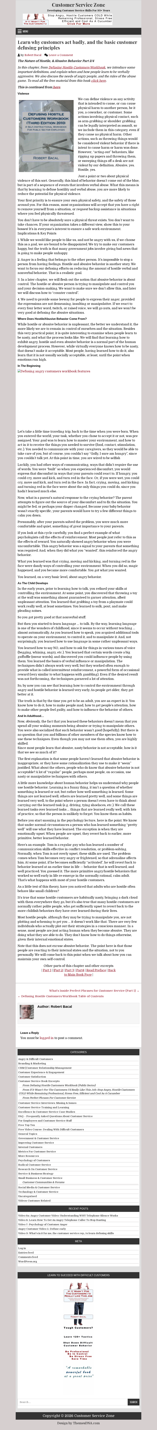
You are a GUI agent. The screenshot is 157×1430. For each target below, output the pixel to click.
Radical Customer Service (34, 1164)
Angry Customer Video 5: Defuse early (42, 1228)
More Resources (28, 1156)
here (56, 87)
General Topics (27, 1133)
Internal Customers (30, 1147)
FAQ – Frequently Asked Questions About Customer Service (55, 1116)
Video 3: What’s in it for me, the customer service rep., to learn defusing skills (66, 1233)
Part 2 (58, 970)
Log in (22, 1248)
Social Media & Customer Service (39, 1187)
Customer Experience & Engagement (41, 1072)
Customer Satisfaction (32, 1076)
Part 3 (69, 970)
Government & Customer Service (38, 1138)
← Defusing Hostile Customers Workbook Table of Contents (61, 996)
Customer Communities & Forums (43, 1182)
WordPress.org (27, 1261)
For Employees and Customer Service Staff (45, 1120)
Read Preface (96, 970)
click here (98, 80)
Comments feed (28, 1257)
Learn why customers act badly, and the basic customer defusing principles (77, 44)
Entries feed (26, 1252)
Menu (25, 31)
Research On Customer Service (37, 1169)
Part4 (80, 970)
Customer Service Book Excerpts (39, 1081)
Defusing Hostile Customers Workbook (76, 67)
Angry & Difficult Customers (35, 1059)
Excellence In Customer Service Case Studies (46, 1111)
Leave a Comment (61, 55)
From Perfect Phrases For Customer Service (49, 1097)
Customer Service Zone (78, 4)
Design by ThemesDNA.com (78, 1423)
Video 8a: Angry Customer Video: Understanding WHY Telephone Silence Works (68, 1215)
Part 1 (47, 970)
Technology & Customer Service (38, 1191)
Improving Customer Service (36, 1142)
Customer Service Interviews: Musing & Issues (47, 1103)
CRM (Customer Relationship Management (45, 1067)
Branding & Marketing (32, 1063)
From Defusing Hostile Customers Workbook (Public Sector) (59, 1085)
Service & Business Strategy (35, 1173)
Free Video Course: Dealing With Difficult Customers (51, 1129)
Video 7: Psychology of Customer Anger (42, 1224)
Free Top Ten (26, 1125)
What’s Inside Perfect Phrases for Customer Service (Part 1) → (94, 990)
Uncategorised (27, 1196)
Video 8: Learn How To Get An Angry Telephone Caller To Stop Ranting (62, 1220)
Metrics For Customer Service (37, 1151)
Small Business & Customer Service (40, 1178)
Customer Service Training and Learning (43, 1107)
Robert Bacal (33, 55)
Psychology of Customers (34, 1160)
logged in (47, 1038)
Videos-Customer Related (34, 1200)
